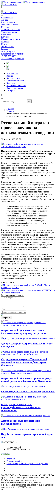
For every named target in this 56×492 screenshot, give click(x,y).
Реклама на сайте (14, 461)
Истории (5, 37)
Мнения (5, 42)
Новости (11, 111)
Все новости (7, 17)
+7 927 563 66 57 (8, 56)
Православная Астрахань (12, 54)
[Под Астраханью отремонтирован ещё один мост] (25, 429)
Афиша (4, 20)
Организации (7, 46)
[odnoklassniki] (8, 66)
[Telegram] (8, 63)
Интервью (6, 34)
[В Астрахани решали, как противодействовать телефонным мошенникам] (28, 399)
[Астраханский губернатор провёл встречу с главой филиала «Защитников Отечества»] (28, 373)
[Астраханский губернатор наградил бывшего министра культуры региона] (28, 325)
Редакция (11, 459)
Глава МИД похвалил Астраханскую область (28, 391)
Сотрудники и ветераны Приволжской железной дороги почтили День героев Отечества (24, 362)
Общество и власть (10, 25)
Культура (5, 27)
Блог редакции (8, 22)
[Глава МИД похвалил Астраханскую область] (23, 386)
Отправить (6, 318)
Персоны (5, 44)
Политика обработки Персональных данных (27, 463)
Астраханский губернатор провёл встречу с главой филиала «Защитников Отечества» (27, 380)
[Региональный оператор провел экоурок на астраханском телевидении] (28, 146)
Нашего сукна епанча (11, 39)
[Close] (2, 15)
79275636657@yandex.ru (12, 58)
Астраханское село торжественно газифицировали (20, 422)
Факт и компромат (9, 32)
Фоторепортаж (8, 51)
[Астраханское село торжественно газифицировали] (25, 415)
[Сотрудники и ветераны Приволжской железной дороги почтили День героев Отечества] (28, 354)
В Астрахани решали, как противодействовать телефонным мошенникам (21, 407)
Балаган (4, 49)
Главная (10, 109)
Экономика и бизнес (10, 29)
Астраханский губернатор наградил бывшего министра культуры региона (23, 332)
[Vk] (8, 69)
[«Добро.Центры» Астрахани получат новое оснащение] (28, 338)
